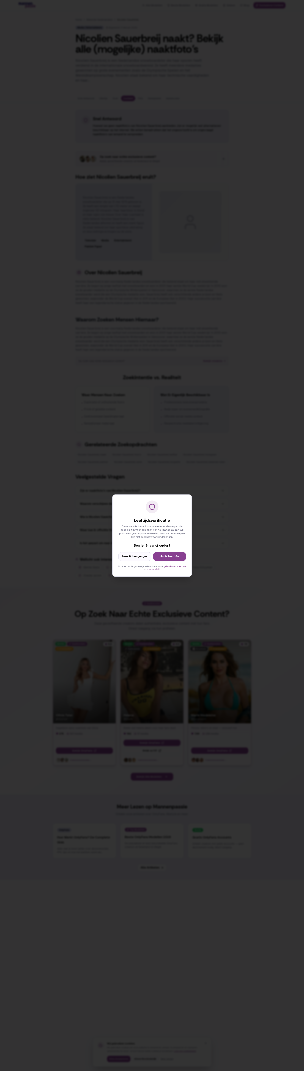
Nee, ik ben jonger (134, 556)
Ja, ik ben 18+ (169, 556)
